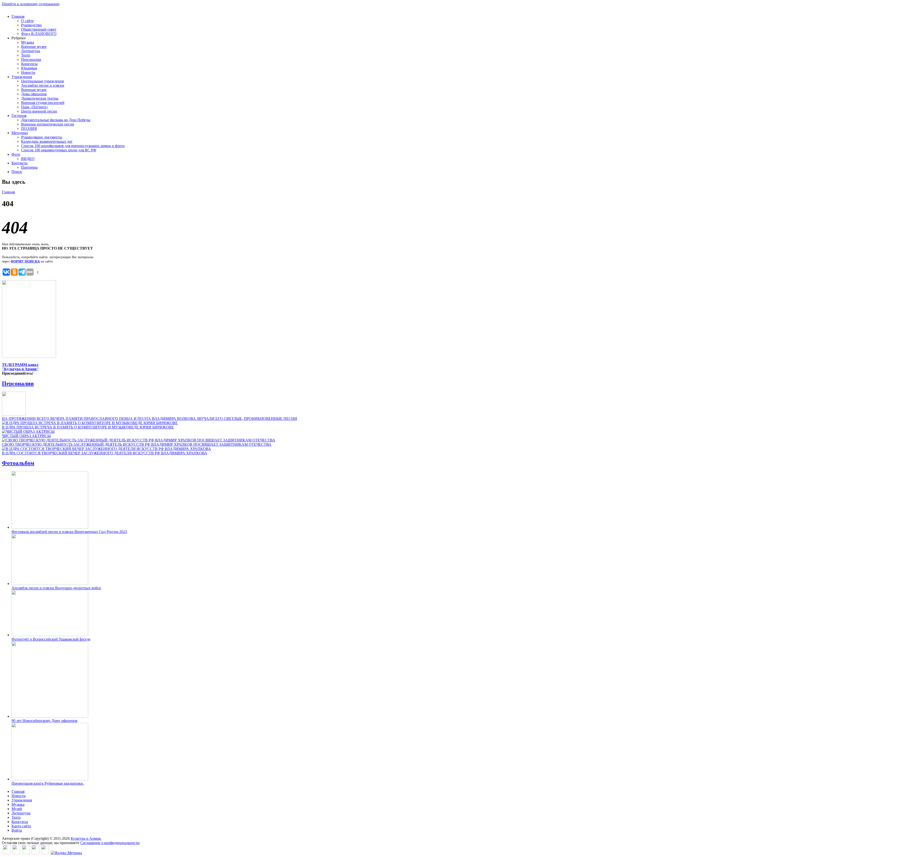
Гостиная (19, 116)
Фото (16, 154)
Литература (30, 51)
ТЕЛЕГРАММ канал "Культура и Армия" (20, 367)
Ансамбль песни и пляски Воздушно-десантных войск (56, 588)
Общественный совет (38, 29)
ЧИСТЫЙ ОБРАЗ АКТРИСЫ (26, 436)
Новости (28, 72)
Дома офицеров (34, 94)
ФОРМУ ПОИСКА (25, 261)
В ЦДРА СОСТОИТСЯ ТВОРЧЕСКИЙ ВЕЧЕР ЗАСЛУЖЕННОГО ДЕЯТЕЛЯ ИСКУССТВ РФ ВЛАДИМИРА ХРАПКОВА (104, 453)
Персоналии (31, 59)
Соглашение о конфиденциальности (109, 843)
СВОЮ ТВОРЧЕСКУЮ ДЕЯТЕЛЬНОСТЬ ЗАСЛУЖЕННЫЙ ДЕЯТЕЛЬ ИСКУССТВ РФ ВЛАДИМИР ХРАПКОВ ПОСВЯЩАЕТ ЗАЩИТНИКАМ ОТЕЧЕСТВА (136, 444)
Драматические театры (39, 98)
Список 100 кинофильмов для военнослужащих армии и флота (73, 146)
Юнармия (29, 68)
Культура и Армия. (86, 838)
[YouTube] (35, 853)
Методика (20, 133)
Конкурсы (29, 64)
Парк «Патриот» (34, 107)
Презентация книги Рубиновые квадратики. (48, 783)
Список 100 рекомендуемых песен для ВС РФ (58, 150)
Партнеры (29, 167)
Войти (17, 830)
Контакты (20, 163)
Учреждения (22, 77)
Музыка (27, 42)
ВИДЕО (27, 159)
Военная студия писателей (42, 103)
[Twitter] (16, 853)
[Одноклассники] (26, 853)
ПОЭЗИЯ (29, 128)
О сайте (27, 21)
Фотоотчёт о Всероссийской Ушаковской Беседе (51, 639)
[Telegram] (45, 853)
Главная (18, 16)
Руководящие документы (41, 137)
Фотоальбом (18, 463)
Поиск (17, 172)
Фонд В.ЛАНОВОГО (39, 34)
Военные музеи (33, 47)
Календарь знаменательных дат (46, 141)
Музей (17, 809)
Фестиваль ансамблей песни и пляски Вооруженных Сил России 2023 (69, 532)
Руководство (31, 25)
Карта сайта (21, 826)
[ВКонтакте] (7, 853)
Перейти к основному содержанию (30, 4)
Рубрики (19, 38)
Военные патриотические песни (47, 124)
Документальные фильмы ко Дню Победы (55, 120)
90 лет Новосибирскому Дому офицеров (44, 721)
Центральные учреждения (42, 81)
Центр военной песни (39, 111)
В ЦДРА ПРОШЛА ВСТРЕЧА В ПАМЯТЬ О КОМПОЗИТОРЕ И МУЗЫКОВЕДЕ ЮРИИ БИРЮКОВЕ (88, 427)
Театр (25, 55)
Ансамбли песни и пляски (42, 85)
